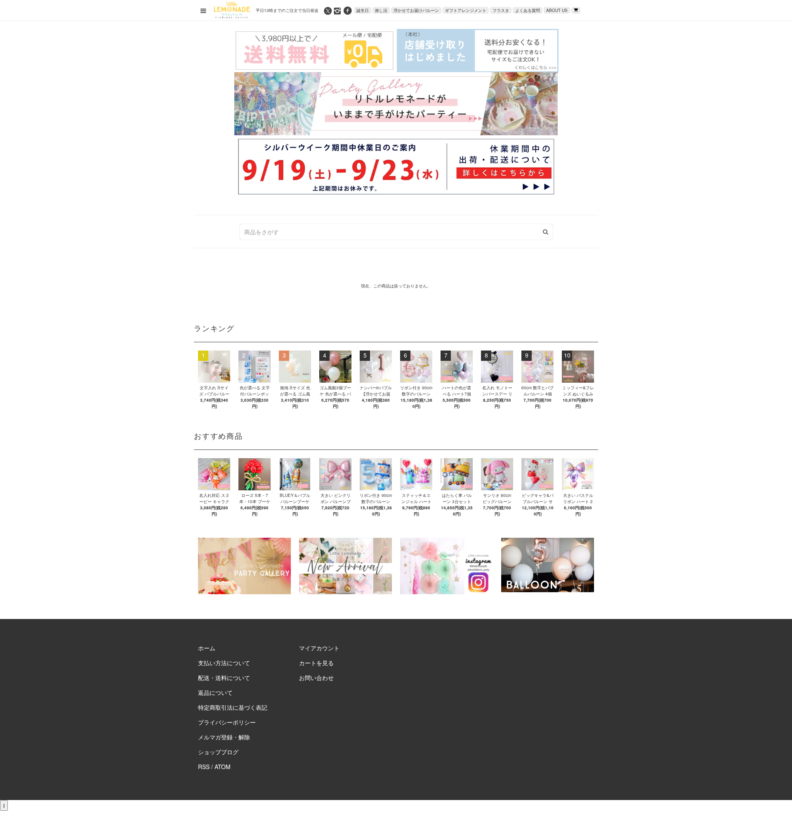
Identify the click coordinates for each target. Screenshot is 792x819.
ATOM (222, 767)
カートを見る (316, 663)
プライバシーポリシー (227, 722)
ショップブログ (218, 752)
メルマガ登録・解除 (224, 737)
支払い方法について (224, 663)
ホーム (206, 648)
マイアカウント (319, 648)
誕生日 (362, 10)
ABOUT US (557, 10)
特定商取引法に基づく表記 (232, 707)
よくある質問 (527, 10)
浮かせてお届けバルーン (416, 10)
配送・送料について (224, 677)
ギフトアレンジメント (465, 10)
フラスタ (501, 10)
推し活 (381, 10)
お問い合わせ (316, 677)
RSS (204, 767)
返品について (215, 692)
